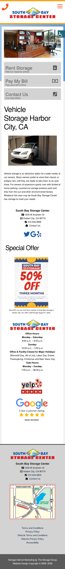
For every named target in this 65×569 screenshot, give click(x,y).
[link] (61, 34)
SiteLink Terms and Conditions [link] (33, 535)
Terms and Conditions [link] (32, 527)
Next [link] (57, 43)
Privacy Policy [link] (32, 531)
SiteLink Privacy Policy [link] (32, 538)
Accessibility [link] (32, 542)
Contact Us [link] (34, 225)
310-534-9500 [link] (34, 221)
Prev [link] (7, 43)
